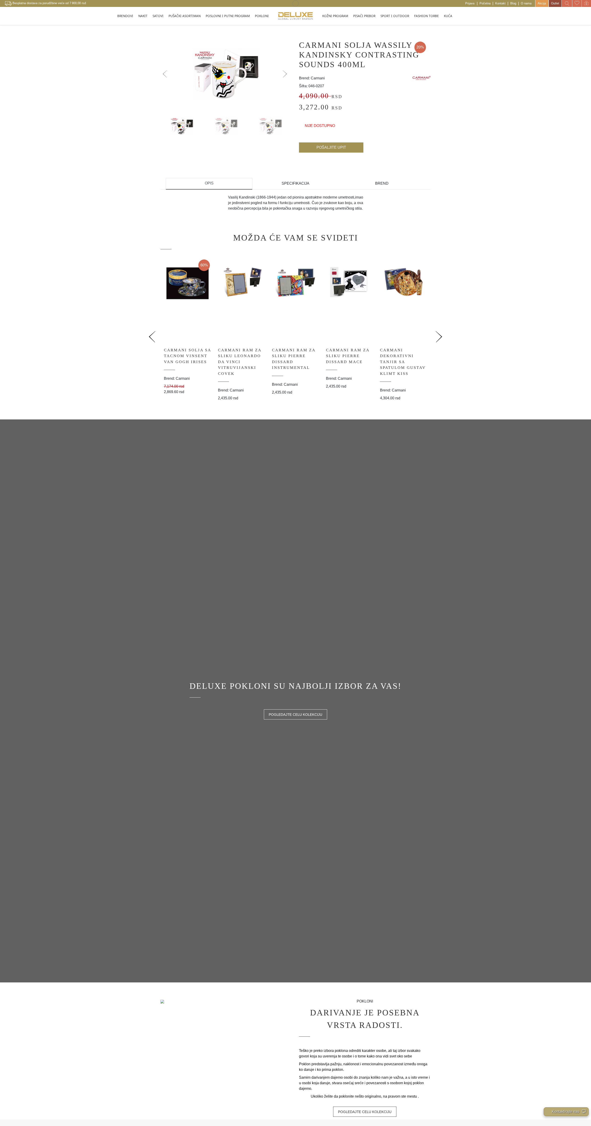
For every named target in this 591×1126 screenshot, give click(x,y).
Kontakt (500, 3)
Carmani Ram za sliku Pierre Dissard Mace (347, 356)
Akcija (542, 3)
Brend (382, 183)
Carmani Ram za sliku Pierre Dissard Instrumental (293, 359)
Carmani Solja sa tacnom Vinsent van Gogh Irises (187, 356)
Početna (485, 3)
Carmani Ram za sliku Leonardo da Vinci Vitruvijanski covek (239, 362)
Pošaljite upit (331, 147)
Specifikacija (295, 183)
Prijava (469, 3)
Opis (209, 183)
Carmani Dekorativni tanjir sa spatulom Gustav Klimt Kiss (403, 362)
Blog (513, 3)
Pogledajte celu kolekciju (295, 715)
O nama (526, 3)
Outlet (555, 3)
